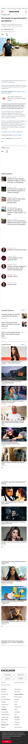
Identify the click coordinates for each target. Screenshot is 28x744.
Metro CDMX (4, 719)
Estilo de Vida (17, 707)
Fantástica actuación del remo (17, 250)
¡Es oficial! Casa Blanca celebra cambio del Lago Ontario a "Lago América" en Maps (16, 211)
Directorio (3, 682)
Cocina (16, 702)
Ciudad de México (5, 699)
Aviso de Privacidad (5, 684)
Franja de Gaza (5, 717)
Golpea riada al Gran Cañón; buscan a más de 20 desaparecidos (16, 200)
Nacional (3, 691)
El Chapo (3, 722)
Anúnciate (7, 678)
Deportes (3, 702)
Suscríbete (20, 678)
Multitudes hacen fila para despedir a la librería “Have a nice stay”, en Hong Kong (16, 180)
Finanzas (3, 696)
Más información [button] (6, 738)
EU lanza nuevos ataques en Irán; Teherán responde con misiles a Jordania (16, 190)
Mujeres (3, 727)
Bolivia (8, 148)
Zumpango (19, 8)
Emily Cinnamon (13, 8)
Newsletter (20, 674)
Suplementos (17, 689)
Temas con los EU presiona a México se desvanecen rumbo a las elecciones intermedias (16, 222)
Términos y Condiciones (19, 682)
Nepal (8, 8)
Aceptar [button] (7, 741)
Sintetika (3, 707)
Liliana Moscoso (9, 29)
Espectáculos (4, 704)
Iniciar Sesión (7, 674)
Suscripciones (17, 727)
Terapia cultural (12, 276)
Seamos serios (12, 284)
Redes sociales (18, 696)
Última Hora (17, 691)
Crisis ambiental (5, 714)
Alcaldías (16, 699)
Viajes (15, 709)
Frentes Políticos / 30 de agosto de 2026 (15, 259)
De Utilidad (17, 712)
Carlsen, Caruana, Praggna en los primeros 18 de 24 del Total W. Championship (16, 268)
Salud (15, 704)
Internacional (4, 694)
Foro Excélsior (5, 712)
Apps (15, 714)
